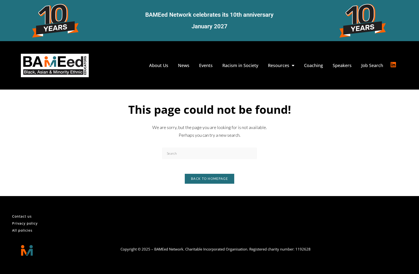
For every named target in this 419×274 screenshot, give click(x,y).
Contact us (22, 216)
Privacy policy (25, 223)
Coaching (313, 65)
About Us (158, 65)
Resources (278, 65)
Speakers (342, 65)
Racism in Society (240, 65)
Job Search (372, 65)
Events (206, 65)
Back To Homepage (209, 179)
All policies (22, 230)
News (183, 65)
